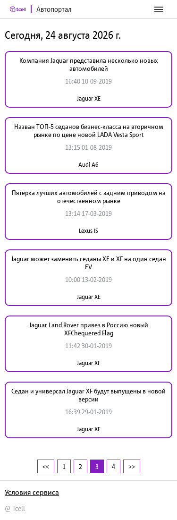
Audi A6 (88, 164)
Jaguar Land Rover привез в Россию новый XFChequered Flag (88, 329)
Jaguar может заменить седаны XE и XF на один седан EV (88, 263)
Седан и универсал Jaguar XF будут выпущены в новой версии (88, 395)
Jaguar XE (89, 98)
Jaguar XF (89, 363)
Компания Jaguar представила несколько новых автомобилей (88, 64)
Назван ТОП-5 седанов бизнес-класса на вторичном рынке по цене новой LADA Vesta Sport (88, 130)
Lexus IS (88, 230)
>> (131, 466)
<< (45, 466)
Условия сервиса (32, 492)
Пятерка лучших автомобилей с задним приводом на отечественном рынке (89, 197)
